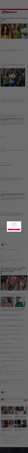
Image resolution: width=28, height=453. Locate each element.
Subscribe (14, 229)
